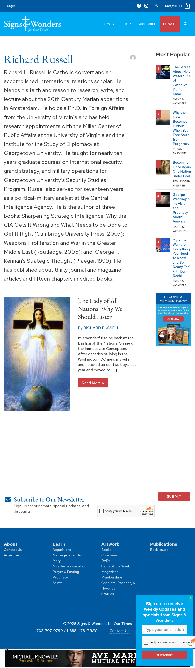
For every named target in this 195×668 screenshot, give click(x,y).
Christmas (109, 555)
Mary (57, 560)
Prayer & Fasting (66, 572)
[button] (156, 5)
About (11, 544)
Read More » (93, 383)
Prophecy (60, 577)
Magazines (109, 572)
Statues (107, 594)
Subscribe (164, 655)
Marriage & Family (67, 555)
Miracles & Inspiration (69, 566)
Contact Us (13, 549)
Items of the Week (115, 566)
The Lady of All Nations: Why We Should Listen (100, 308)
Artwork (110, 544)
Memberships (112, 577)
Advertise (11, 555)
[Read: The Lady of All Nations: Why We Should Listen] (37, 353)
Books (106, 549)
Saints (57, 583)
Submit (174, 496)
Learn (59, 544)
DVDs (105, 560)
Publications (163, 544)
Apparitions (62, 549)
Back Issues (159, 549)
